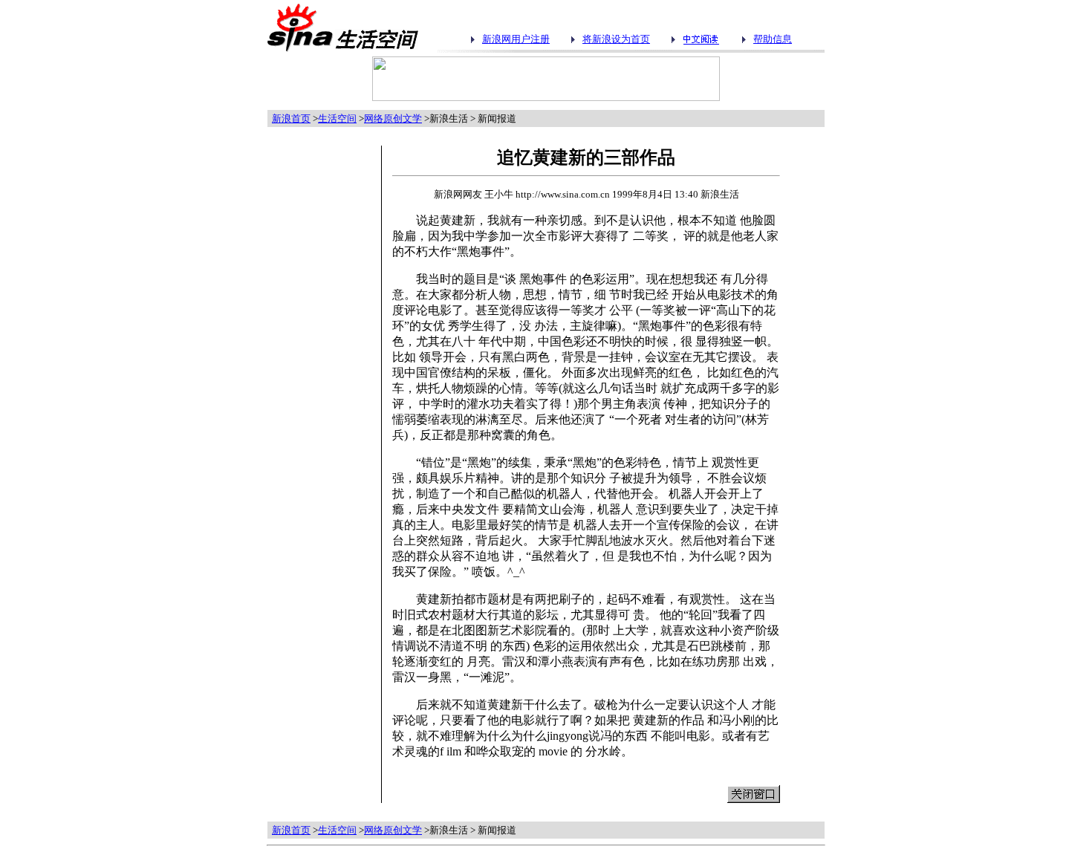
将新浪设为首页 (616, 39)
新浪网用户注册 (516, 39)
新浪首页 (291, 118)
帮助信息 (772, 39)
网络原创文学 (393, 118)
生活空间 (337, 118)
